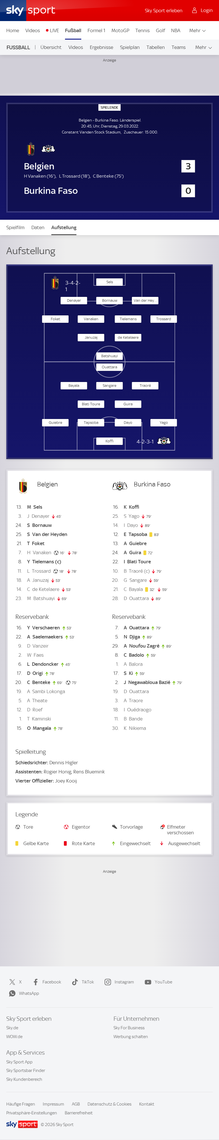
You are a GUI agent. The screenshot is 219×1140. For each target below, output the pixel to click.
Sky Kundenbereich (24, 1079)
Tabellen (156, 47)
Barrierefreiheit (79, 1113)
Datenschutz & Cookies (109, 1104)
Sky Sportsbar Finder (25, 1070)
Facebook (51, 982)
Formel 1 (96, 30)
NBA (175, 30)
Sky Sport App (19, 1062)
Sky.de (12, 1027)
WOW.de (14, 1036)
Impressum (53, 1104)
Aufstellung (63, 227)
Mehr (194, 30)
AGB (76, 1104)
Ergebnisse (101, 47)
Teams (179, 47)
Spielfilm (15, 227)
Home (12, 30)
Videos (32, 30)
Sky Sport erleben (163, 10)
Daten (37, 227)
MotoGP (120, 30)
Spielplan (130, 47)
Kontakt (146, 1104)
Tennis (142, 30)
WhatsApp (29, 993)
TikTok (88, 982)
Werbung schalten (130, 1036)
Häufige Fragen (20, 1104)
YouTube (163, 982)
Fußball (73, 30)
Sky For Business (129, 1027)
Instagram (124, 982)
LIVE (54, 30)
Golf (160, 30)
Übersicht (51, 47)
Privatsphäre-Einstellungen (31, 1113)
